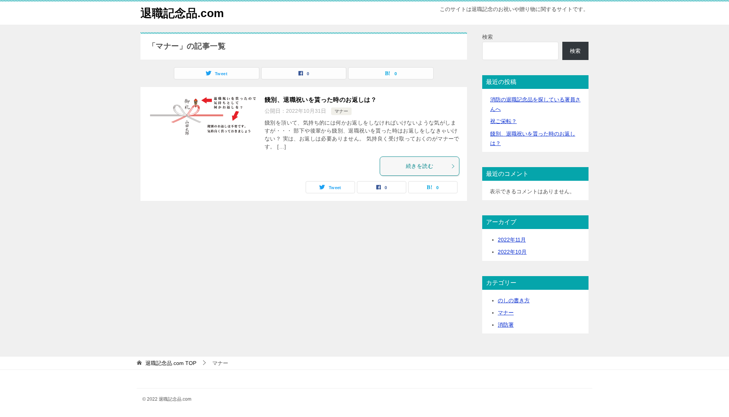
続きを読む (419, 166)
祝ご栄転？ (503, 121)
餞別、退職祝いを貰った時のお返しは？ (321, 99)
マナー (341, 111)
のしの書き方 (514, 300)
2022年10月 (512, 252)
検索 (487, 37)
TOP (170, 363)
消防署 (506, 325)
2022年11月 (512, 240)
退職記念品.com (182, 13)
